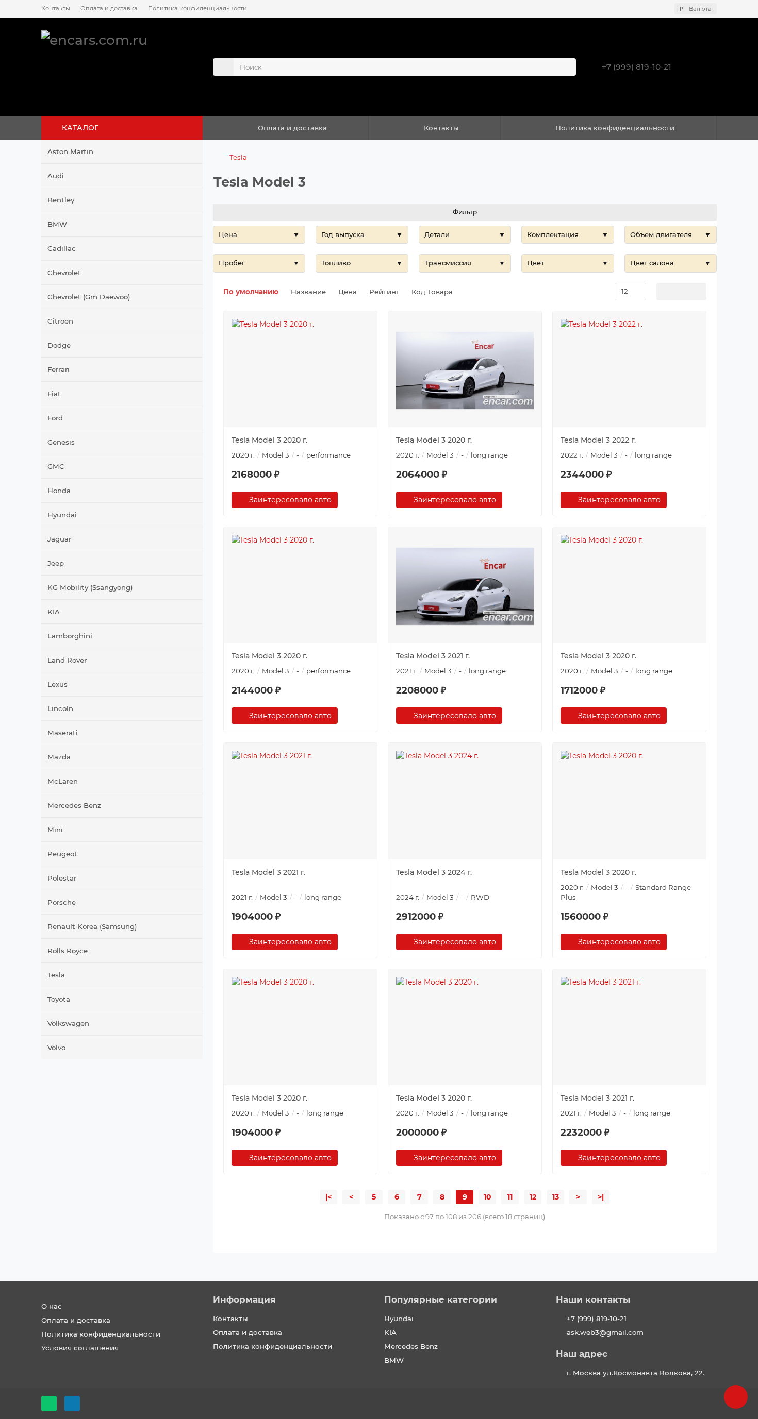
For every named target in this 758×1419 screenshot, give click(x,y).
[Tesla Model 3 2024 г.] (465, 802)
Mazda (59, 757)
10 (487, 1197)
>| (601, 1197)
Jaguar (59, 539)
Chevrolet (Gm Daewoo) (88, 297)
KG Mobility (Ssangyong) (90, 587)
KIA (53, 611)
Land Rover (67, 660)
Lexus (57, 684)
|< (328, 1197)
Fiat (54, 394)
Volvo (56, 1047)
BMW (57, 224)
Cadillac (61, 248)
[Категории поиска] (223, 67)
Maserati (62, 733)
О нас (51, 1306)
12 (533, 1197)
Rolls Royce (67, 951)
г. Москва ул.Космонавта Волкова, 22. (635, 1373)
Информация (244, 1299)
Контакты (55, 8)
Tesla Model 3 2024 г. (434, 872)
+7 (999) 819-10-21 (636, 67)
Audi (55, 176)
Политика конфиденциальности (197, 8)
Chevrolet (64, 272)
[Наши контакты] (736, 1397)
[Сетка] (664, 291)
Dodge (59, 345)
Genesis (61, 442)
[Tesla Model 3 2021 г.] (465, 586)
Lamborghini (69, 636)
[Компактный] (697, 291)
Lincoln (60, 708)
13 (555, 1197)
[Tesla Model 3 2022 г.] (629, 370)
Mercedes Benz (74, 805)
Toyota (58, 999)
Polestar (61, 878)
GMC (55, 466)
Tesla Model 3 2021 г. (433, 656)
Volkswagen (68, 1023)
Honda (59, 490)
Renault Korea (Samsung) (92, 926)
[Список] (681, 291)
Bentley (60, 200)
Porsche (61, 902)
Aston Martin (70, 151)
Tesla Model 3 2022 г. (598, 440)
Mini (55, 829)
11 (510, 1197)
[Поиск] (565, 67)
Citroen (60, 321)
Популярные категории (440, 1299)
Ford (55, 418)
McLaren (62, 781)
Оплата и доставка (109, 8)
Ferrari (58, 369)
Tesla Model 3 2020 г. (269, 440)
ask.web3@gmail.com (605, 1332)
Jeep (55, 563)
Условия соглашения (80, 1348)
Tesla (56, 975)
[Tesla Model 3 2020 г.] (300, 370)
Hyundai (62, 515)
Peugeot (62, 854)
